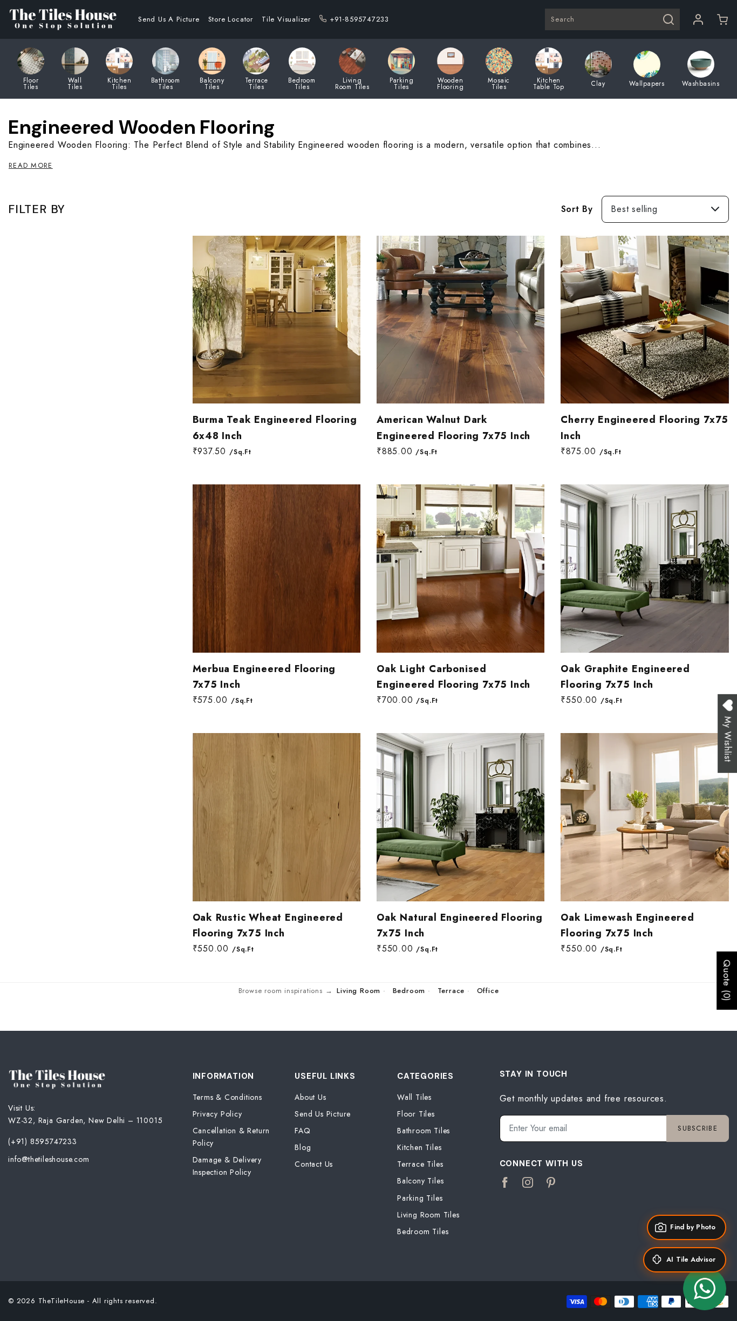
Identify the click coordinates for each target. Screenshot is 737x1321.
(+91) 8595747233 (42, 1141)
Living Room (358, 990)
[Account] (698, 19)
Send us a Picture (169, 19)
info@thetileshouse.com (49, 1159)
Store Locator (230, 19)
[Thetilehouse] (63, 19)
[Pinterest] (551, 1183)
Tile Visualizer (286, 19)
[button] (722, 19)
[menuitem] (169, 19)
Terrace (451, 990)
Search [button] (563, 19)
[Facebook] (505, 1183)
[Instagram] (528, 1183)
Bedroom (409, 990)
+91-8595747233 (359, 19)
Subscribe (698, 1128)
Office (488, 990)
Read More (31, 165)
